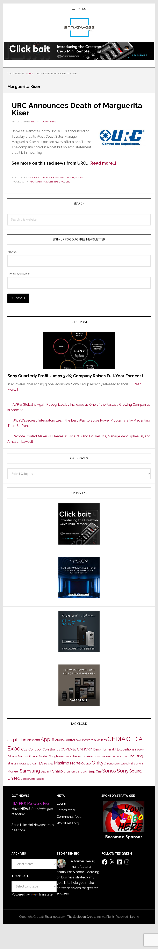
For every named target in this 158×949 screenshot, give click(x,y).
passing (59, 181)
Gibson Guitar (37, 756)
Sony (123, 771)
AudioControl (65, 740)
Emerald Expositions (118, 749)
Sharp (57, 771)
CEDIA (116, 738)
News (55, 177)
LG (41, 763)
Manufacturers (39, 177)
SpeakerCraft (28, 779)
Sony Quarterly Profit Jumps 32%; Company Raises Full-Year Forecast (75, 375)
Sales (79, 177)
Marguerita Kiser (41, 181)
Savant (46, 771)
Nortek (76, 763)
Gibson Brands (17, 756)
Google (53, 756)
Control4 (35, 749)
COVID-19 (68, 749)
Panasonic (113, 763)
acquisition (16, 740)
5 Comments (48, 121)
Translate (45, 894)
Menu (82, 8)
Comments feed (69, 817)
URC (68, 181)
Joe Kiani (32, 763)
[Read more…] (102, 163)
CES (24, 749)
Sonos (109, 771)
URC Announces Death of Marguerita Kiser (77, 109)
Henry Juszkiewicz (84, 756)
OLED (87, 763)
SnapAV (83, 771)
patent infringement (132, 763)
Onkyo (99, 763)
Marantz (48, 763)
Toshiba (40, 778)
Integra (21, 763)
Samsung (30, 771)
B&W (78, 740)
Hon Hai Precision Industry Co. (113, 756)
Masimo (61, 763)
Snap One (94, 771)
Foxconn (139, 749)
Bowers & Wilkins (94, 740)
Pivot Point (67, 177)
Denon (97, 749)
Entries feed (66, 810)
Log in (61, 803)
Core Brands (51, 749)
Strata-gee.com (79, 27)
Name (12, 252)
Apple (47, 739)
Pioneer (13, 771)
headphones (65, 756)
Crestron (85, 749)
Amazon (33, 740)
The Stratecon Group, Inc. (84, 916)
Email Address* (18, 274)
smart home (70, 771)
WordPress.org (68, 823)
